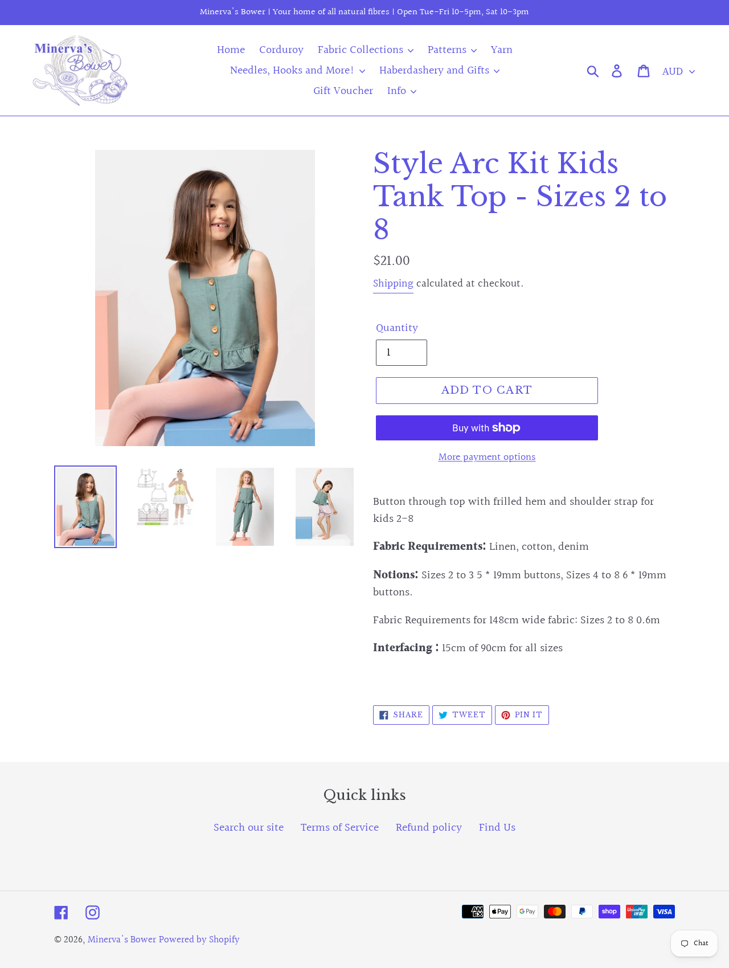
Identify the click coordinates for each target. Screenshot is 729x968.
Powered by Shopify (199, 939)
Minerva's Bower (122, 939)
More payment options (487, 457)
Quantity (397, 328)
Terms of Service (340, 828)
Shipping (393, 283)
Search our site (249, 828)
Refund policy (429, 828)
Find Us (497, 828)
